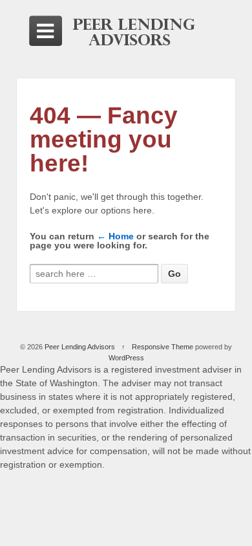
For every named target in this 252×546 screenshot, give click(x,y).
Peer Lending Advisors (80, 347)
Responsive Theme (162, 347)
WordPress (126, 358)
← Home (115, 236)
